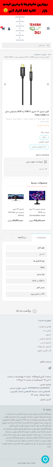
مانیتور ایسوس (45, 339)
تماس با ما (47, 330)
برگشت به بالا (24, 311)
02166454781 (20, 22)
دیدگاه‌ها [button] (22, 237)
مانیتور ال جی (46, 343)
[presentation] (48, 84)
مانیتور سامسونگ (44, 346)
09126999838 (20, 40)
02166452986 (20, 31)
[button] (5, 28)
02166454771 (20, 26)
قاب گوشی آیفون (44, 350)
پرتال (19, 463)
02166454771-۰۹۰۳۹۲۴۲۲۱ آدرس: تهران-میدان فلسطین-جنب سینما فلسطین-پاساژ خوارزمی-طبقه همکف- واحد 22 (30, 391)
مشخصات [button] (41, 237)
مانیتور (48, 335)
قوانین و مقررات (45, 326)
